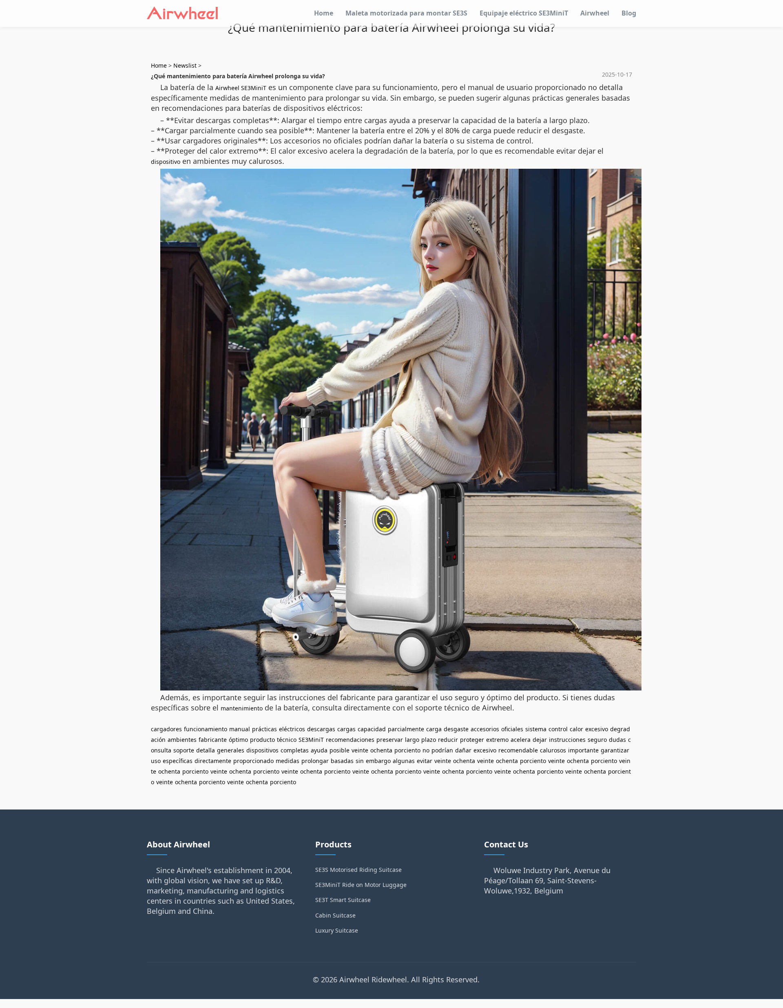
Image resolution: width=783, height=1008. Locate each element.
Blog (629, 13)
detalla (205, 750)
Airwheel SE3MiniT (240, 88)
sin (360, 761)
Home (323, 13)
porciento (407, 750)
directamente (213, 761)
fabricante (213, 739)
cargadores (166, 729)
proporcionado (253, 761)
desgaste (456, 729)
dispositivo (165, 161)
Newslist (185, 65)
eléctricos (292, 729)
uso (156, 761)
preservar (389, 739)
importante (583, 750)
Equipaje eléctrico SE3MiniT (524, 13)
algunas (404, 761)
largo (412, 739)
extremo (497, 739)
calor (576, 729)
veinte (360, 750)
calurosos (553, 750)
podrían (442, 750)
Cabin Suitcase (335, 915)
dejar (540, 739)
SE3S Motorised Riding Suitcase (358, 869)
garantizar (615, 750)
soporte (183, 750)
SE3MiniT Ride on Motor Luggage (361, 885)
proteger (472, 739)
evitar (424, 761)
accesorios (485, 729)
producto (262, 739)
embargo (378, 761)
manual (239, 729)
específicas (177, 761)
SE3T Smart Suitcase (343, 900)
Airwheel (594, 13)
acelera (521, 739)
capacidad (372, 729)
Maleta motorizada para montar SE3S (406, 13)
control (558, 729)
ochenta (381, 750)
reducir (448, 739)
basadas (342, 761)
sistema (535, 729)
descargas (321, 729)
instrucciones (567, 739)
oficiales (512, 729)
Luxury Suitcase (336, 930)
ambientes (182, 739)
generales (230, 750)
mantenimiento (242, 708)
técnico (286, 739)
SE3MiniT (311, 739)
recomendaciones (350, 739)
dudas (617, 739)
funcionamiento (205, 729)
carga (434, 729)
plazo (428, 739)
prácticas (264, 729)
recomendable (518, 750)
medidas (287, 761)
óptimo (238, 739)
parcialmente (406, 729)
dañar (463, 750)
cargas (346, 729)
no (425, 750)
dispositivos (262, 750)
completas (295, 750)
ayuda (319, 750)
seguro (597, 739)
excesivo (596, 729)
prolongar (315, 761)
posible (339, 750)
